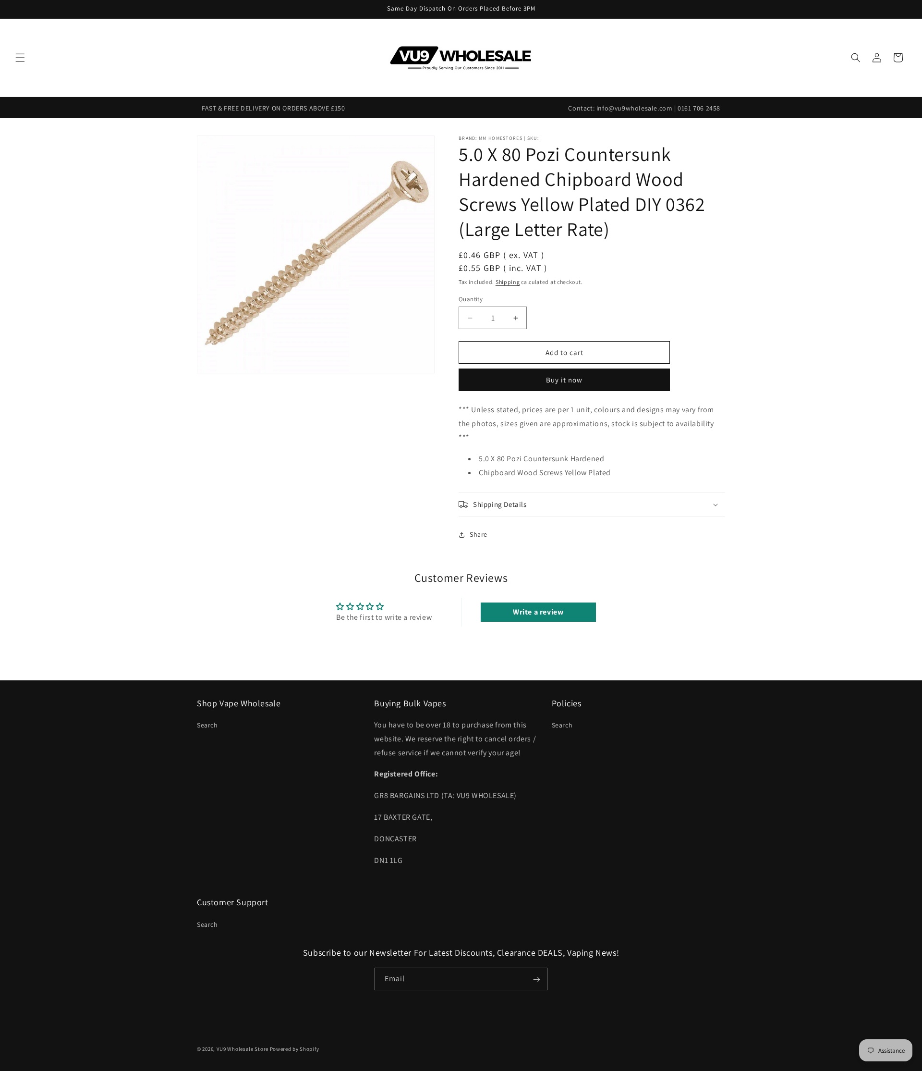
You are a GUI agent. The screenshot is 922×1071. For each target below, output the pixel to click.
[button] (20, 57)
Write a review (538, 612)
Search (207, 725)
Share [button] (478, 534)
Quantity (471, 299)
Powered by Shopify (294, 1049)
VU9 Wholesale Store (242, 1049)
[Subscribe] (536, 979)
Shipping (508, 281)
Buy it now (564, 379)
